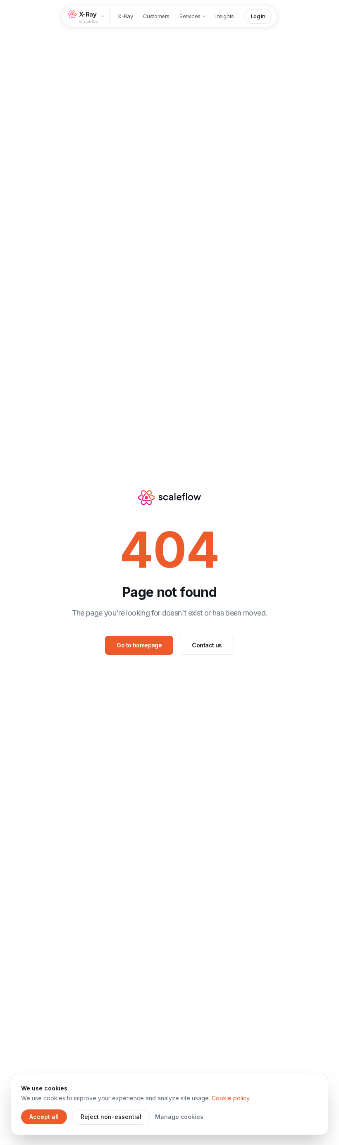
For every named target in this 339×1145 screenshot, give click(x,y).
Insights (224, 16)
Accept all (44, 1116)
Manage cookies (179, 1116)
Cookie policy (231, 1098)
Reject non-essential (111, 1116)
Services (190, 16)
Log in (258, 16)
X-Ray (125, 16)
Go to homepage (139, 645)
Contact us (207, 645)
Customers (156, 16)
